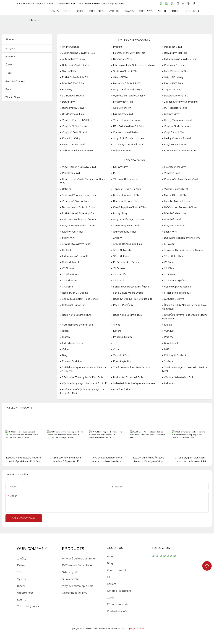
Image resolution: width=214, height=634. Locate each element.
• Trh (114, 342)
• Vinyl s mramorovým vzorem (77, 225)
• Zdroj (115, 349)
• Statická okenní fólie (124, 71)
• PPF (114, 172)
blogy (8, 89)
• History (65, 336)
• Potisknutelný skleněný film (77, 213)
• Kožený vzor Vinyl (71, 231)
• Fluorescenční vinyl (174, 166)
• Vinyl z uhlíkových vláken (127, 138)
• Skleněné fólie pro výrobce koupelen (133, 383)
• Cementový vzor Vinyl (125, 225)
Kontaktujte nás (117, 611)
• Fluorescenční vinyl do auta (179, 150)
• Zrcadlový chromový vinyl (127, 144)
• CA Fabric (66, 286)
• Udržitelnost (170, 342)
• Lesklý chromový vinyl (176, 138)
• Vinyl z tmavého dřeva (126, 120)
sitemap (34, 20)
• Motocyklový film (122, 101)
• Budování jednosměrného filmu (181, 237)
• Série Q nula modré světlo (127, 292)
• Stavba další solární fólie (127, 243)
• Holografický (119, 213)
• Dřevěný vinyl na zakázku (127, 126)
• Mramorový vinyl (122, 113)
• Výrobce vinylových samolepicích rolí (83, 383)
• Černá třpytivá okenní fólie (128, 207)
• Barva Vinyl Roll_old (174, 52)
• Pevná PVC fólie (172, 83)
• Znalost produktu (71, 361)
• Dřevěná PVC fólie (72, 83)
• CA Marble (118, 280)
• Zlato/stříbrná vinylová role (77, 52)
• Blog (63, 355)
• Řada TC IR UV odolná (74, 292)
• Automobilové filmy (72, 58)
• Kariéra (116, 330)
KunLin (21, 20)
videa (8, 72)
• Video (64, 349)
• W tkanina (67, 268)
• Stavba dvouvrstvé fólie (75, 243)
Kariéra (111, 583)
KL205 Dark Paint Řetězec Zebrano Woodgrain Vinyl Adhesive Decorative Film (148, 459)
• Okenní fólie (68, 71)
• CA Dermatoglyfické (174, 280)
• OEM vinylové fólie (72, 113)
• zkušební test (120, 355)
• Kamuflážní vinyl (70, 138)
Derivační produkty (15, 81)
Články (8, 64)
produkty (10, 56)
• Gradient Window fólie (125, 195)
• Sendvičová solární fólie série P (79, 298)
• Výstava (168, 330)
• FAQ (165, 349)
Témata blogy (12, 97)
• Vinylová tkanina (173, 225)
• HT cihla (66, 249)
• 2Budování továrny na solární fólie (81, 377)
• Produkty (66, 89)
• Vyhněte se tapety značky (128, 95)
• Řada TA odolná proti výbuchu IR (131, 298)
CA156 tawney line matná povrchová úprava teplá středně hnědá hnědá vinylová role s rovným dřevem (65, 459)
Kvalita (21, 599)
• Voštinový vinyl (121, 150)
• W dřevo (168, 262)
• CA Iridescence (69, 280)
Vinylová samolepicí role (77, 585)
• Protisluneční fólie (173, 65)
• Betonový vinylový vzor (75, 65)
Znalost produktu (118, 570)
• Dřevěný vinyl (171, 219)
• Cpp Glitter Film (121, 107)
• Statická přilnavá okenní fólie (78, 195)
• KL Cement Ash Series (125, 262)
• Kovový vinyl (119, 166)
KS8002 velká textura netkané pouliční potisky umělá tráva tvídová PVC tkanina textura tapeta (24, 459)
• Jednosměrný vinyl (72, 107)
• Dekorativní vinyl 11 (175, 95)
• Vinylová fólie (171, 172)
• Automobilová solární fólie (76, 324)
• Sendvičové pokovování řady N (130, 286)
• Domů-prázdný (121, 389)
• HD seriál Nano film (72, 304)
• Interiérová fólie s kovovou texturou (133, 65)
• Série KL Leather (172, 256)
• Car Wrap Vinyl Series (124, 132)
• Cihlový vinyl (170, 113)
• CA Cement (169, 274)
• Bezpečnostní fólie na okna (77, 207)
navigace (10, 48)
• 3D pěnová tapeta (72, 95)
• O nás (115, 324)
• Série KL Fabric (120, 256)
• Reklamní (168, 383)
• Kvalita (167, 324)
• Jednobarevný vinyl (123, 231)
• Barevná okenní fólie (124, 201)
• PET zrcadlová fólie (174, 107)
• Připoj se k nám (121, 336)
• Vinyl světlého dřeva (73, 126)
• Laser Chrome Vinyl (72, 144)
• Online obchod (69, 46)
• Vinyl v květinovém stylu (126, 89)
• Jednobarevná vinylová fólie (179, 58)
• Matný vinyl (68, 237)
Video (110, 556)
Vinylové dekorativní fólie (78, 558)
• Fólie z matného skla (175, 71)
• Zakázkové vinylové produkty (180, 101)
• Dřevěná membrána (174, 213)
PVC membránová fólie (77, 565)
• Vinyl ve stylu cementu (176, 126)
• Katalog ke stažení (174, 355)
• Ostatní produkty (173, 77)
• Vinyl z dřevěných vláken (76, 120)
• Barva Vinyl (67, 101)
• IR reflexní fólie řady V (177, 292)
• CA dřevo (168, 268)
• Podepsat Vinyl (172, 46)
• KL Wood (168, 243)
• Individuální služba (72, 342)
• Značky (116, 237)
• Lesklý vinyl (170, 231)
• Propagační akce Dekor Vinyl (180, 179)
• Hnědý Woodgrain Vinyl (177, 120)
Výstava (22, 579)
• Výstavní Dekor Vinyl (124, 179)
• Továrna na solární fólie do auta (131, 367)
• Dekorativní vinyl (122, 58)
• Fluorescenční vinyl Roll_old (128, 52)
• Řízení (64, 330)
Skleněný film (70, 572)
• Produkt (116, 46)
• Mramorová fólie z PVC (125, 83)
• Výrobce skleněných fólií (177, 377)
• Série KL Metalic (121, 249)
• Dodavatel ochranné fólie (127, 377)
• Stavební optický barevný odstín (182, 249)
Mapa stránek (137, 628)
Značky (21, 558)
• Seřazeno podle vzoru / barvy (78, 219)
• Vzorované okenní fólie (74, 201)
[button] (198, 11)
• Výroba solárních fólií (175, 188)
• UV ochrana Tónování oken (179, 207)
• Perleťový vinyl (70, 172)
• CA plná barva (69, 274)
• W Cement (118, 268)
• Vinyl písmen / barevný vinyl (78, 166)
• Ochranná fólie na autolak (76, 150)
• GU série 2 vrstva (173, 298)
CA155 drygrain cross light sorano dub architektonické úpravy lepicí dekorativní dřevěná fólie (190, 459)
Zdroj (110, 597)
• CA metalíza (119, 274)
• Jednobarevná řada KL (74, 256)
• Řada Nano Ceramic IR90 (75, 314)
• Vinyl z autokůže (173, 132)
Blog (110, 563)
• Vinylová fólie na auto (74, 132)
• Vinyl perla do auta (174, 144)
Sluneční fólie (70, 579)
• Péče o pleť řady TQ (124, 304)
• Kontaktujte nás (121, 361)
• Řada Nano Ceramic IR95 (126, 314)
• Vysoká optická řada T (176, 286)
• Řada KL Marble (70, 262)
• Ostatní (65, 188)
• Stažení (167, 361)
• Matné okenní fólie (174, 195)
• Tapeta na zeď (171, 89)
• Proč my (167, 336)
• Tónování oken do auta (126, 188)
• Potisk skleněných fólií (74, 77)
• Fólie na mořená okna (176, 201)
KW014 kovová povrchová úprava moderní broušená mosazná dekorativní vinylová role (107, 459)
